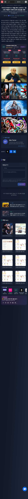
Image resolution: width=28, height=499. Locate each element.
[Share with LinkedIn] (14, 151)
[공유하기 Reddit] (15, 303)
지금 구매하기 (7, 62)
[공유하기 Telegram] (10, 303)
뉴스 (4, 5)
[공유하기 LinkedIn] (13, 303)
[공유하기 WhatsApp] (8, 303)
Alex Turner (12, 140)
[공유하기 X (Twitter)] (6, 303)
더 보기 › (23, 46)
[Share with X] (7, 151)
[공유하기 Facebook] (3, 303)
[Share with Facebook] (11, 151)
